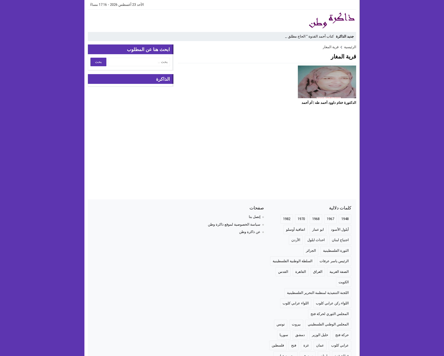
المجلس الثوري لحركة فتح (330, 314)
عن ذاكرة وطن (249, 232)
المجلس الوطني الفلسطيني (328, 324)
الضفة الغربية (339, 272)
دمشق (300, 335)
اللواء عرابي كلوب (296, 303)
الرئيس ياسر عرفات (334, 261)
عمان (320, 345)
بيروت (296, 324)
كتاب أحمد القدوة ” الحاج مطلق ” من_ (306, 36)
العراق (317, 272)
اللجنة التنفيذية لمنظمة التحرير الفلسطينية (318, 293)
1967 (330, 219)
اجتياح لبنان (340, 240)
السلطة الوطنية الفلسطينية (292, 261)
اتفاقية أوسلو (295, 229)
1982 (286, 219)
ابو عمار (318, 229)
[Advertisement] (172, 19)
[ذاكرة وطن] (306, 21)
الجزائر (311, 251)
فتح (293, 345)
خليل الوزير (320, 335)
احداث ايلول (316, 240)
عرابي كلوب (340, 345)
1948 (345, 219)
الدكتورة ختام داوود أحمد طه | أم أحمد (329, 103)
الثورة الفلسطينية (336, 251)
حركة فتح (342, 335)
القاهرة (300, 272)
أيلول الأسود (340, 229)
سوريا (284, 335)
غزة (306, 345)
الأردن (295, 240)
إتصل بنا (254, 217)
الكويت (344, 282)
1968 (316, 219)
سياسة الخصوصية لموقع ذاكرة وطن (234, 224)
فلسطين (278, 345)
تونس (281, 324)
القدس (283, 272)
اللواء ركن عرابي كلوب (332, 303)
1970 (301, 219)
